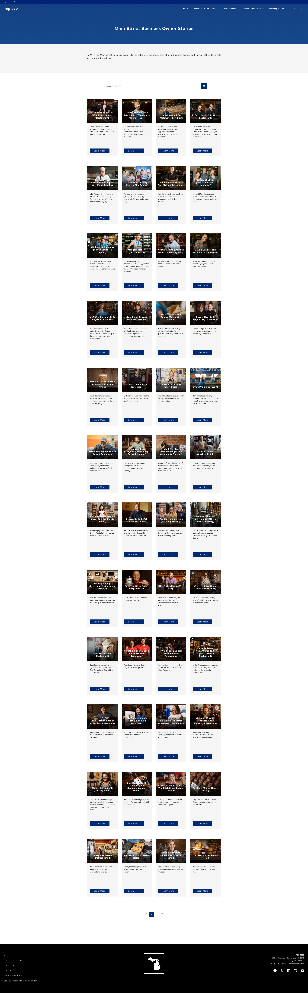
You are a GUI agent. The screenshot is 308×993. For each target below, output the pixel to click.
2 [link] (156, 914)
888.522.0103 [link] (299, 961)
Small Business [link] (230, 9)
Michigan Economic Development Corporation (16, 2)
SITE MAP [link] (7, 971)
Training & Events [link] (278, 9)
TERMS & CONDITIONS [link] (13, 976)
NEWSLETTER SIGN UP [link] (13, 961)
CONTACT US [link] (9, 966)
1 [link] (152, 914)
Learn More (99, 150)
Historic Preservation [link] (253, 9)
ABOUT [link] (7, 956)
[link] (11, 8)
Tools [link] (185, 9)
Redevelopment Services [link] (206, 9)
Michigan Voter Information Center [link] (20, 981)
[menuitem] (294, 8)
